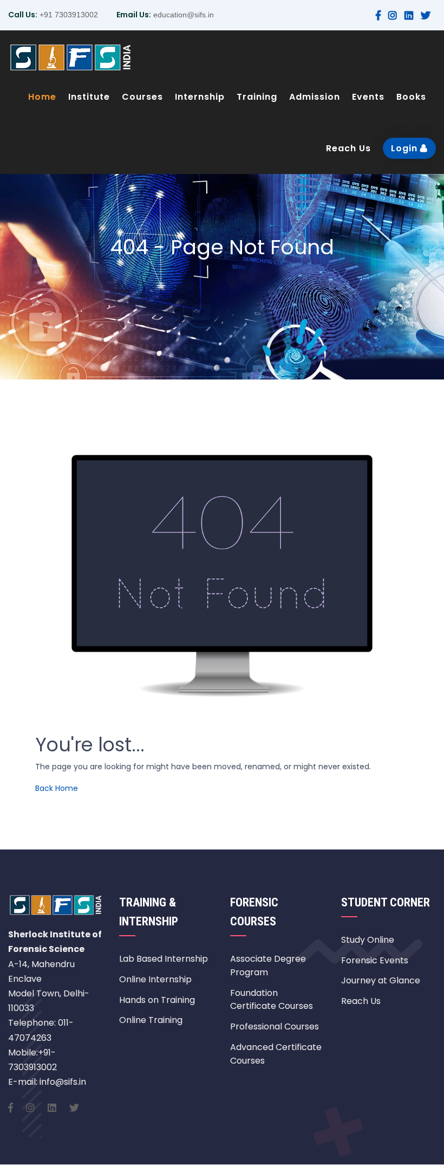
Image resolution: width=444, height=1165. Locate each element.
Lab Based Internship (163, 958)
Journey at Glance (380, 980)
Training (257, 97)
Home (42, 97)
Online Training (150, 1020)
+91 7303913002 (67, 14)
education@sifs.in (182, 14)
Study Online (367, 940)
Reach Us (348, 148)
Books (411, 97)
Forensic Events (374, 960)
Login (405, 148)
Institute (89, 97)
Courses (142, 97)
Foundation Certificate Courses (271, 1000)
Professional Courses (274, 1026)
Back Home (56, 788)
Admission (314, 97)
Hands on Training (157, 1000)
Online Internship (155, 979)
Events (368, 97)
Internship (200, 97)
